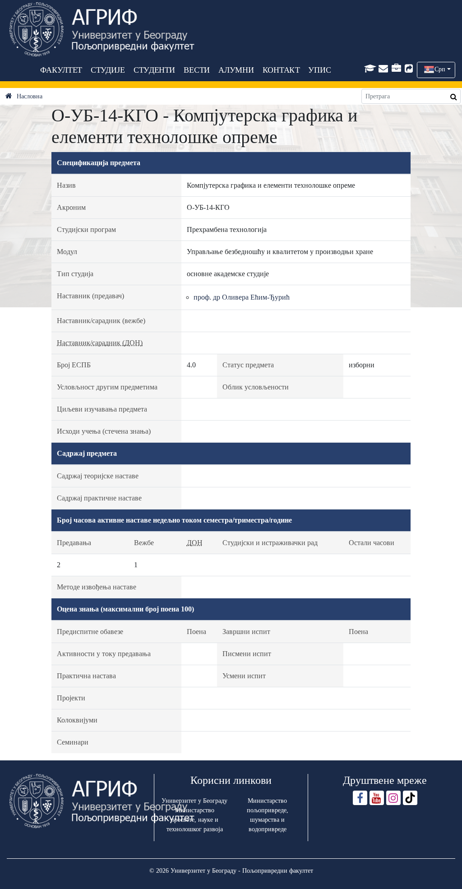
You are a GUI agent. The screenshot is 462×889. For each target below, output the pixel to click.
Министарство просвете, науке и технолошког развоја (194, 820)
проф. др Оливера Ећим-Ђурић (242, 297)
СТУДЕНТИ (154, 69)
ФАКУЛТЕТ (61, 69)
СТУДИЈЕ (107, 69)
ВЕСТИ (197, 69)
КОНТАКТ (281, 69)
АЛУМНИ (236, 69)
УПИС (319, 69)
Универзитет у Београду (194, 800)
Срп (439, 69)
